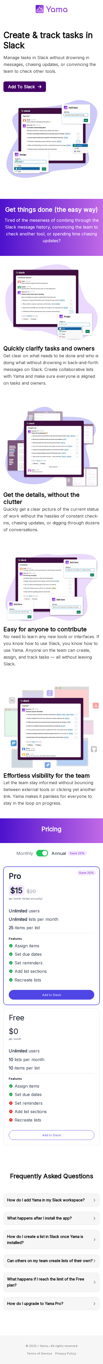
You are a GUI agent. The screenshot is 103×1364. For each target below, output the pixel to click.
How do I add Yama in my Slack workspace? (46, 1200)
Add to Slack (22, 86)
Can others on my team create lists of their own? (50, 1260)
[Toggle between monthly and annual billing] (42, 853)
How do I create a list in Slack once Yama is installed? (45, 1239)
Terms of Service (39, 1353)
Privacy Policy (65, 1353)
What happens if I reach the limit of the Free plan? (45, 1282)
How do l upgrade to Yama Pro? (35, 1303)
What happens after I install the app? (39, 1218)
